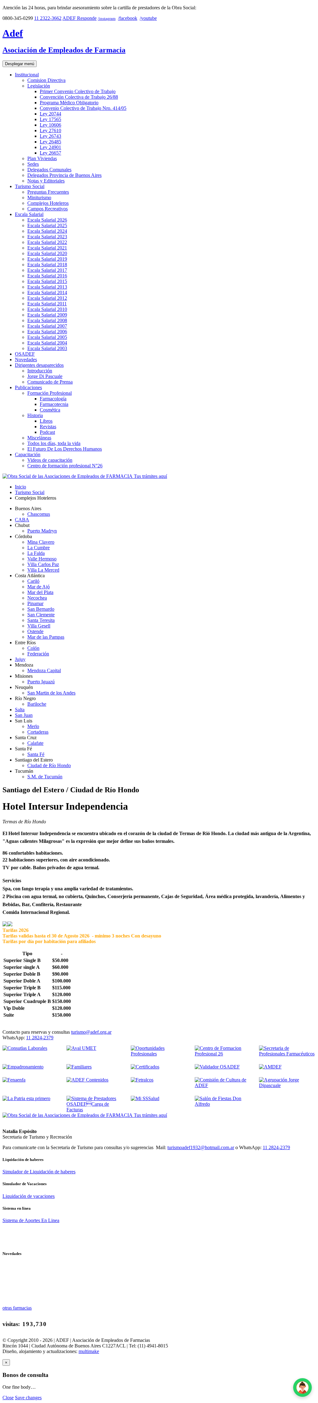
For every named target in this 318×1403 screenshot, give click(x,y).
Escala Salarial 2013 (47, 287)
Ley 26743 (50, 136)
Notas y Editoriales (46, 180)
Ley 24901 (50, 147)
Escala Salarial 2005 (47, 337)
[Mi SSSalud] (145, 1098)
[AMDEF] (270, 1066)
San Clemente (41, 614)
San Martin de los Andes (51, 692)
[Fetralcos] (142, 1079)
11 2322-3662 (47, 18)
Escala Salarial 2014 (47, 292)
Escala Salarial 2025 (47, 225)
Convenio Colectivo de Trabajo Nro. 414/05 (83, 108)
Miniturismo (39, 197)
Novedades (26, 359)
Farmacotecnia (54, 404)
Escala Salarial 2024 (47, 231)
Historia (35, 415)
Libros (46, 421)
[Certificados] (145, 1066)
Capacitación (27, 454)
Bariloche (36, 704)
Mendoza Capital (44, 670)
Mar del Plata (40, 592)
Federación (38, 653)
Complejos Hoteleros (48, 203)
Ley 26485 (50, 141)
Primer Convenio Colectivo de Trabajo (78, 91)
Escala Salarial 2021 (47, 247)
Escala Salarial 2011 (47, 303)
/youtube (148, 18)
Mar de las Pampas (45, 637)
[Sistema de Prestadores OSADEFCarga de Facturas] (94, 1109)
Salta (20, 709)
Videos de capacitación (49, 460)
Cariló (33, 581)
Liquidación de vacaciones (28, 1196)
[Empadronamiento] (22, 1066)
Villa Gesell (38, 625)
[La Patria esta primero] (26, 1098)
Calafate (35, 743)
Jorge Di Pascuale (44, 376)
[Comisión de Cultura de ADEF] (223, 1085)
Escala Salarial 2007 (47, 326)
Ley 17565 (50, 119)
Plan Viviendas (42, 158)
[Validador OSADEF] (217, 1066)
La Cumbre (38, 547)
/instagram (107, 18)
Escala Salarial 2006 (47, 331)
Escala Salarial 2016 (47, 275)
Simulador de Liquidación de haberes (38, 1171)
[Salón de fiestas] (223, 1104)
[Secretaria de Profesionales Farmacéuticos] (287, 1053)
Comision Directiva (46, 80)
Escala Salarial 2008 (47, 320)
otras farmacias (17, 1308)
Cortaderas (37, 732)
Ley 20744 (50, 113)
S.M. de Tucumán (44, 776)
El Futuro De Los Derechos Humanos (64, 449)
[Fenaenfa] (13, 1079)
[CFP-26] (223, 1053)
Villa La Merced (43, 570)
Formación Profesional (49, 393)
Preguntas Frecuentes (48, 192)
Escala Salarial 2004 (47, 342)
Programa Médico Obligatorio (69, 102)
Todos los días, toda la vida (53, 443)
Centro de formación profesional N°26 (64, 465)
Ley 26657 (50, 152)
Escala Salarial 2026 (47, 220)
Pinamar (35, 603)
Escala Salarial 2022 (47, 242)
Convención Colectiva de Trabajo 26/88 (79, 97)
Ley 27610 (50, 130)
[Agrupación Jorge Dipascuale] (287, 1085)
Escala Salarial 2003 (47, 348)
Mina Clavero (40, 542)
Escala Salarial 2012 (47, 298)
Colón (33, 648)
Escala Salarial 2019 (47, 259)
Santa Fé (35, 754)
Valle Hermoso (42, 558)
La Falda (36, 553)
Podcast (47, 432)
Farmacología (53, 398)
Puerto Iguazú (41, 681)
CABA (22, 519)
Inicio (20, 486)
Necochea (37, 597)
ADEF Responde (79, 18)
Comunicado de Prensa (50, 381)
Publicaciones (28, 387)
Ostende (35, 631)
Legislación (38, 85)
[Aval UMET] (81, 1048)
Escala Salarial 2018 (47, 264)
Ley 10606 (50, 125)
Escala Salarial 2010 (47, 309)
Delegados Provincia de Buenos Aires (64, 175)
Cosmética (50, 409)
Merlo (33, 726)
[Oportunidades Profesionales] (159, 1053)
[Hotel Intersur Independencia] (4, 924)
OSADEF (25, 354)
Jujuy (20, 659)
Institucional (27, 74)
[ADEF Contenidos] (87, 1079)
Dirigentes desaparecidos (39, 365)
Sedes (33, 164)
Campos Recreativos (47, 208)
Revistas (48, 426)
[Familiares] (79, 1066)
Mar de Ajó (38, 586)
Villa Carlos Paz (43, 564)
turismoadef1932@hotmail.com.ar (200, 1147)
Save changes (28, 1397)
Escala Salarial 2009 (47, 314)
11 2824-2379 (39, 1037)
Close (8, 1397)
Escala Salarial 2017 (47, 270)
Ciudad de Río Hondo (49, 765)
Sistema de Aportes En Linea (30, 1220)
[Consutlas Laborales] (24, 1048)
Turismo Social (29, 186)
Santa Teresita (41, 620)
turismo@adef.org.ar (91, 1032)
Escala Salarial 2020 (47, 253)
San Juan (24, 715)
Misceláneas (39, 437)
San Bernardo (40, 609)
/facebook (127, 18)
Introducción (39, 370)
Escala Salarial (29, 214)
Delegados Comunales (49, 169)
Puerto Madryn (42, 530)
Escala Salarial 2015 (47, 281)
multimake (89, 1351)
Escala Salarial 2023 (47, 236)
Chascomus (38, 514)
